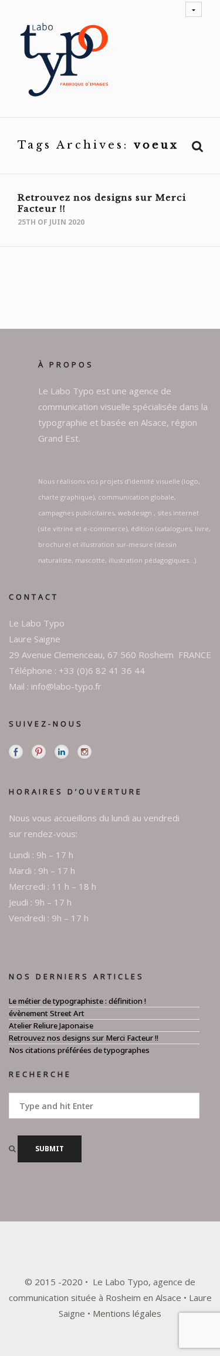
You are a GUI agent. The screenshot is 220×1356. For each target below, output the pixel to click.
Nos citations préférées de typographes (79, 1050)
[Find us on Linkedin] (62, 752)
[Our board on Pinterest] (39, 752)
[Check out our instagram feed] (84, 752)
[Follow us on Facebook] (16, 752)
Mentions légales (127, 1313)
